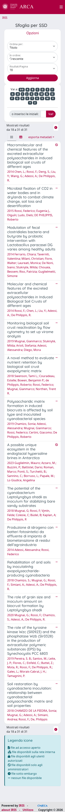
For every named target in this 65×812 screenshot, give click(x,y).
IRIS (4, 18)
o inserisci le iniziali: (25, 114)
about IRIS (9, 810)
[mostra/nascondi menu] (61, 7)
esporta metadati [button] (40, 137)
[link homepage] (20, 7)
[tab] (11, 137)
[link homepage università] (48, 7)
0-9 (21, 89)
